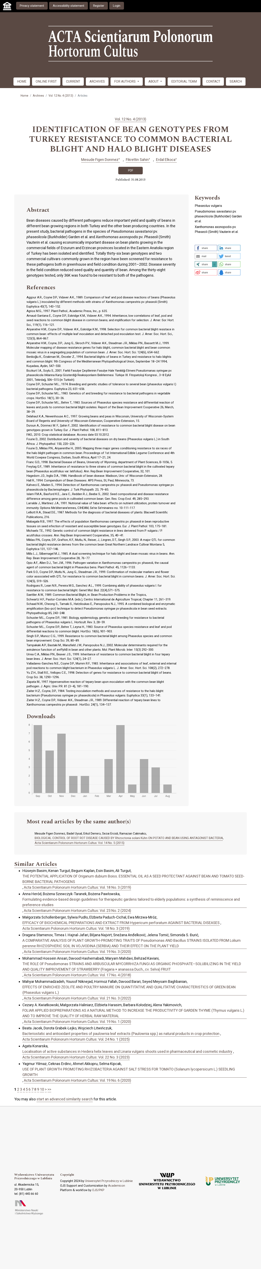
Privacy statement (32, 6)
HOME (21, 81)
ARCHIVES (97, 81)
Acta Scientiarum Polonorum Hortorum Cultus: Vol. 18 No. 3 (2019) (77, 887)
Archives (38, 95)
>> (49, 1089)
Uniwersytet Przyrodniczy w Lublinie (109, 1181)
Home (24, 95)
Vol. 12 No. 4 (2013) (61, 95)
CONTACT (213, 81)
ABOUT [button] (153, 81)
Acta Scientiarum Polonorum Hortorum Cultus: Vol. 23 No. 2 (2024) (77, 910)
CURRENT (73, 81)
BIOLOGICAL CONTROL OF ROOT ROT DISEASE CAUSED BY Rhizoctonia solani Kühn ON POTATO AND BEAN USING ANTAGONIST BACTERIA (129, 838)
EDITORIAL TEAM (184, 81)
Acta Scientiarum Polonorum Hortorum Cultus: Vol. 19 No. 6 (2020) (77, 1080)
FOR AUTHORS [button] (125, 81)
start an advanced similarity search (64, 1099)
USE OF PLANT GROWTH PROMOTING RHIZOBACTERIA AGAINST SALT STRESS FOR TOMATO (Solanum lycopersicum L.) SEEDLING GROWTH (128, 1072)
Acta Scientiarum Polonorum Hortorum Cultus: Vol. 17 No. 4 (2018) (77, 975)
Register (98, 6)
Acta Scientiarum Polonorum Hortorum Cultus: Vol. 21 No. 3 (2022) (77, 998)
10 (42, 1089)
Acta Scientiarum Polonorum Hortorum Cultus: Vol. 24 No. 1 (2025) (76, 1039)
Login (116, 6)
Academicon (116, 1185)
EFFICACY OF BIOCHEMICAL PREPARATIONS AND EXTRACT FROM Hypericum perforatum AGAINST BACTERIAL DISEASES (121, 923)
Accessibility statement (68, 6)
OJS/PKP (98, 1190)
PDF (130, 170)
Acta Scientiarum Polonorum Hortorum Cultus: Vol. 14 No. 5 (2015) (79, 843)
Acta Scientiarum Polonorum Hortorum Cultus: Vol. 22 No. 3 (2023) (76, 1057)
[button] (206, 248)
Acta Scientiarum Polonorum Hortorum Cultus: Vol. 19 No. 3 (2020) (77, 951)
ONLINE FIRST (46, 81)
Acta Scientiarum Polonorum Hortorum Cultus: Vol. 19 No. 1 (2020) (77, 1021)
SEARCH (236, 81)
